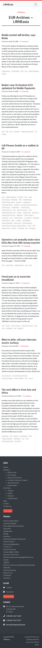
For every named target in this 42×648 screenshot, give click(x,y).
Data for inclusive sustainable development (19, 565)
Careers (6, 503)
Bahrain (14, 228)
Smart (30, 197)
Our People (12, 475)
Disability (6, 567)
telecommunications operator (29, 205)
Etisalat (19, 212)
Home (5, 467)
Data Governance (9, 570)
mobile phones (6, 71)
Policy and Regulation (11, 544)
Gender (6, 560)
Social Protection (9, 549)
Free (3, 328)
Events (10, 493)
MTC (26, 197)
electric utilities (19, 378)
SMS (30, 265)
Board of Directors (15, 477)
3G (36, 131)
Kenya (29, 225)
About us (6, 470)
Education (7, 528)
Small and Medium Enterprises (14, 539)
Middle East (14, 199)
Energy (5, 534)
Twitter (9, 587)
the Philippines (26, 220)
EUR (26, 71)
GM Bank (20, 197)
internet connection (27, 325)
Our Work (7, 488)
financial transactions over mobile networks (14, 225)
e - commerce (28, 218)
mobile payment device (27, 131)
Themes (10, 490)
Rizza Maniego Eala (7, 223)
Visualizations (13, 498)
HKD (20, 199)
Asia (3, 131)
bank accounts (6, 228)
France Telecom (15, 325)
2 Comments (24, 41)
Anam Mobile (9, 265)
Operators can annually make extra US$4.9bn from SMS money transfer (21, 241)
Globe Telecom (18, 218)
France (8, 325)
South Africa (35, 212)
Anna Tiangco (6, 199)
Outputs (11, 496)
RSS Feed (9, 596)
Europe (4, 74)
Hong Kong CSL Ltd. (7, 205)
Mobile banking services (9, 212)
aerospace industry (7, 378)
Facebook (9, 592)
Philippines (20, 215)
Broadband (9, 328)
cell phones (5, 218)
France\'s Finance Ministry (19, 376)
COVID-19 (7, 547)
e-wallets (18, 220)
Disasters (6, 578)
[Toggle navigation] (36, 4)
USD (7, 131)
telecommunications (7, 441)
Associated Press (7, 210)
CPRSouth (7, 575)
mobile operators (19, 265)
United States (15, 71)
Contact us (7, 506)
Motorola (16, 436)
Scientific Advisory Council (17, 480)
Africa (30, 436)
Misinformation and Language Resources (18, 557)
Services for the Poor (11, 554)
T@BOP (6, 562)
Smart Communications (8, 202)
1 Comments (24, 91)
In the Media (12, 485)
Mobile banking (27, 199)
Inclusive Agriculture (10, 521)
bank (13, 220)
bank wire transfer (22, 210)
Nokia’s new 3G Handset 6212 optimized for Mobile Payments (18, 87)
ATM (3, 197)
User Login (7, 511)
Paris (36, 325)
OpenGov (6, 536)
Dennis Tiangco (28, 215)
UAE (14, 210)
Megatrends (7, 531)
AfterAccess (7, 573)
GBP (22, 71)
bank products (6, 207)
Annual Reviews (13, 483)
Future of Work (9, 541)
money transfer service (8, 215)
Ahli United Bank (27, 223)
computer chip (27, 212)
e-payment (17, 131)
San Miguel (32, 228)
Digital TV (20, 328)
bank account (17, 223)
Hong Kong (36, 218)
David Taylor (23, 436)
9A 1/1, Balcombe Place (15, 609)
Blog (5, 501)
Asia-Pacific (5, 436)
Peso (11, 218)
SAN (34, 225)
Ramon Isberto (6, 220)
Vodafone (16, 205)
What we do (12, 472)
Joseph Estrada (25, 207)
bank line (18, 202)
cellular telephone (34, 71)
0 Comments (26, 246)
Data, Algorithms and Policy (13, 526)
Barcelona (18, 441)
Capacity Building (9, 523)
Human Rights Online (11, 552)
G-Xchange (21, 228)
